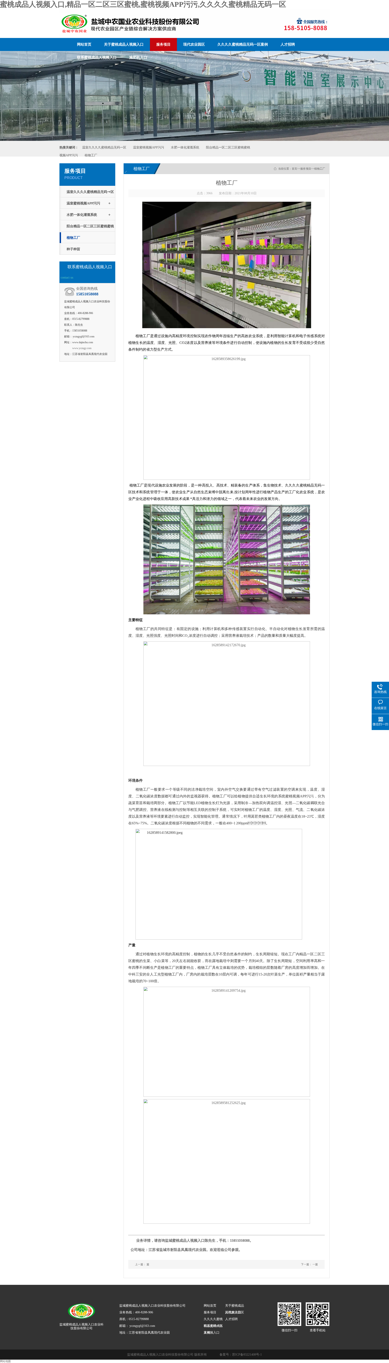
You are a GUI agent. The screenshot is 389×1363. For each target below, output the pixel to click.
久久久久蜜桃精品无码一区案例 (242, 44)
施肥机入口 (138, 57)
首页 (294, 168)
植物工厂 (91, 155)
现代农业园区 (194, 44)
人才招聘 (287, 44)
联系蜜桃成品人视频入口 (97, 57)
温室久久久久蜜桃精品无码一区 (104, 147)
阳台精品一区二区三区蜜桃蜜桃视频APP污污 (90, 228)
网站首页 (84, 44)
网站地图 (5, 1361)
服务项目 (163, 44)
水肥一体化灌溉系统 (185, 147)
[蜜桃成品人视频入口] (81, 1309)
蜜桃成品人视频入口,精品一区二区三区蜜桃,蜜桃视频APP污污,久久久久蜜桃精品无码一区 (143, 4)
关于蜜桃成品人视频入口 (124, 44)
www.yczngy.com (81, 348)
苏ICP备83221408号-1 (247, 1354)
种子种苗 (73, 249)
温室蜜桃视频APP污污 (148, 147)
